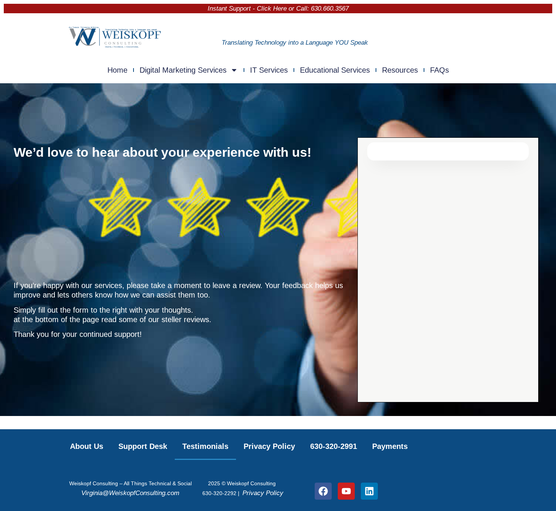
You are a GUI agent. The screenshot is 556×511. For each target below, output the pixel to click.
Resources (400, 70)
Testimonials (205, 446)
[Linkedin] (369, 491)
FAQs (439, 70)
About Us (86, 446)
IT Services (269, 70)
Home (117, 70)
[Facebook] (323, 491)
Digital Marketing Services (183, 70)
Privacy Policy (269, 446)
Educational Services (335, 70)
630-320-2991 (333, 446)
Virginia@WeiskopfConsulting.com (130, 493)
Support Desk (142, 446)
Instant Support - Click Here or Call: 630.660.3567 (278, 8)
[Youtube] (346, 491)
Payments (390, 446)
